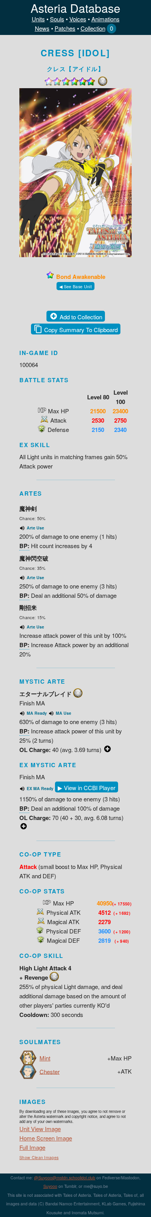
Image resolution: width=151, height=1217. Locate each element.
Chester (49, 1071)
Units (38, 19)
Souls (57, 19)
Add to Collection (81, 317)
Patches (65, 28)
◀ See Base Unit (75, 286)
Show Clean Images (38, 1157)
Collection (93, 28)
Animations (105, 19)
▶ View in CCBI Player (86, 787)
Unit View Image (40, 1129)
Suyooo (50, 1186)
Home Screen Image (45, 1138)
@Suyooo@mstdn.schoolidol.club (64, 1177)
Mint (44, 1058)
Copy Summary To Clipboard (81, 330)
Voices (77, 19)
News (42, 28)
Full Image (32, 1147)
